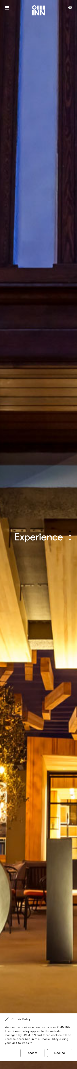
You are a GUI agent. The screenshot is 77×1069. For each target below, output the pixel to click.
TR (70, 7)
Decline (59, 1053)
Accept (32, 1053)
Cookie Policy (21, 1019)
